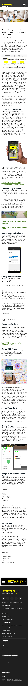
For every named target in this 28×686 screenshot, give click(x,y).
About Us (4, 643)
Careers (11, 602)
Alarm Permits (5, 658)
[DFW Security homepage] (13, 581)
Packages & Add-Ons (7, 619)
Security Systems (5, 558)
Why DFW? (4, 645)
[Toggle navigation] (3, 581)
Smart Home (5, 613)
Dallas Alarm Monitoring (8, 562)
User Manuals (5, 664)
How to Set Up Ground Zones (14, 228)
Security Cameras (6, 556)
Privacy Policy (19, 602)
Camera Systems (6, 611)
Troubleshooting (5, 662)
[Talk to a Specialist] (21, 581)
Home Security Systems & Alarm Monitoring (13, 608)
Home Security (5, 560)
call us (17, 92)
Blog (2, 554)
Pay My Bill (4, 666)
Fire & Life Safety (6, 616)
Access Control (6, 627)
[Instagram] (20, 598)
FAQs (3, 660)
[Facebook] (3, 598)
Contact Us (5, 602)
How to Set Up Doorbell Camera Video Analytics (12, 183)
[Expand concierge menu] (25, 581)
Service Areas (5, 647)
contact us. (8, 532)
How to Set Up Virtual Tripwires (13, 222)
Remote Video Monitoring (8, 633)
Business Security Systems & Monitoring (12, 625)
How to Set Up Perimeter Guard (11, 343)
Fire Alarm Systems (7, 636)
